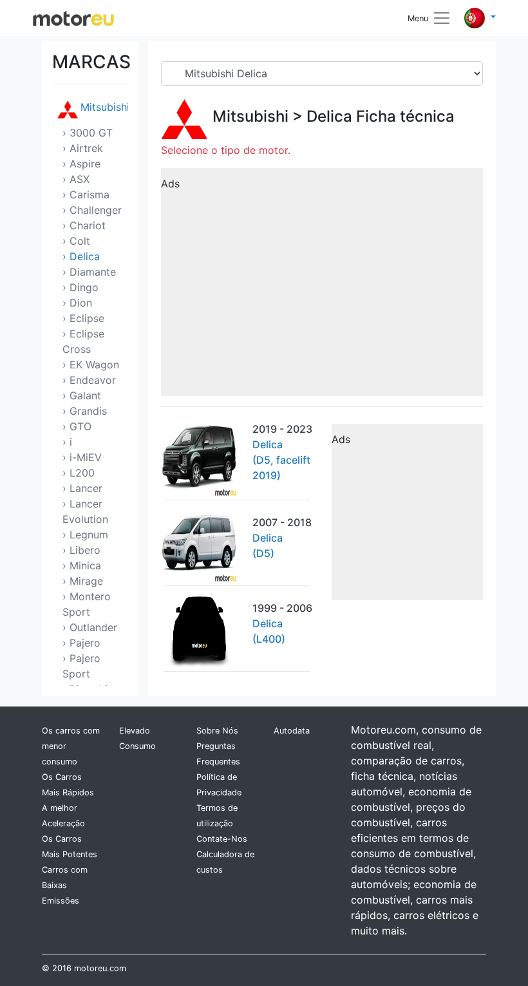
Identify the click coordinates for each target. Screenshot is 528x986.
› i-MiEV (82, 457)
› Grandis (84, 410)
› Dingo (80, 287)
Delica (329, 116)
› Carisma (85, 194)
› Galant (81, 395)
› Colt (76, 240)
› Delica (81, 256)
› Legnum (85, 534)
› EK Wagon (90, 364)
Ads (170, 183)
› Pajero (81, 642)
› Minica (81, 565)
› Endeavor (89, 380)
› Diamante (89, 271)
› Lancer (82, 488)
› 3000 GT (87, 132)
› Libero (81, 550)
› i (67, 441)
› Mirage (82, 580)
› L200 (78, 472)
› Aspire (81, 163)
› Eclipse (83, 318)
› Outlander (89, 627)
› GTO (76, 426)
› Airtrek (82, 148)
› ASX (76, 179)
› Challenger (92, 210)
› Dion (77, 302)
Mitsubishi (104, 106)
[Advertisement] (322, 286)
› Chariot (84, 225)
